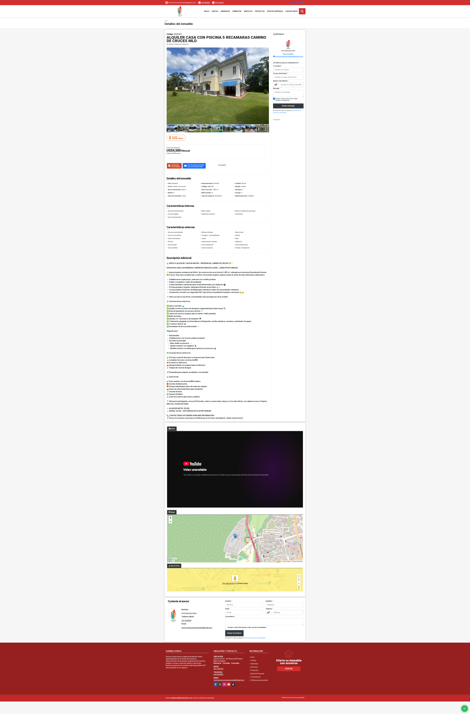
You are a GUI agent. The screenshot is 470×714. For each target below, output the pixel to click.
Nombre (228, 601)
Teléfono (269, 609)
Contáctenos (291, 11)
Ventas (215, 11)
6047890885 (205, 3)
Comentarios (230, 616)
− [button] (170, 521)
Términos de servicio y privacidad (255, 638)
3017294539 (219, 3)
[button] (267, 50)
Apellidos (269, 601)
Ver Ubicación (228, 583)
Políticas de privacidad (259, 680)
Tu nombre (277, 66)
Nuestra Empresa (275, 11)
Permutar (236, 11)
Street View (177, 138)
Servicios (248, 11)
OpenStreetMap (297, 561)
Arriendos (225, 11)
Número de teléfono (281, 81)
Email (227, 609)
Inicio (206, 11)
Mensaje (276, 88)
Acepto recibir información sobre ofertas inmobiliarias (247, 627)
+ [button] (170, 517)
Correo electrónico (280, 73)
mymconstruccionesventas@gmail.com (289, 56)
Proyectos (260, 11)
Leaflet (284, 561)
